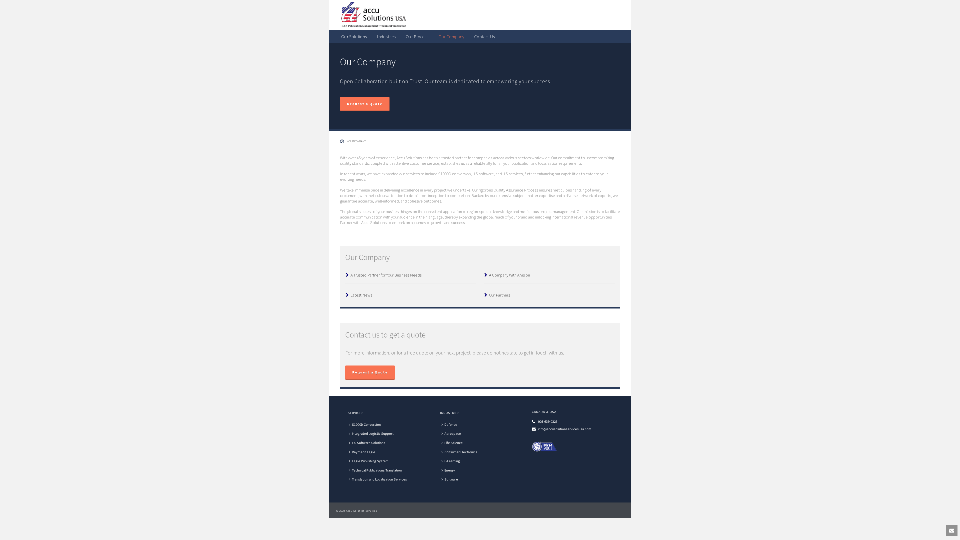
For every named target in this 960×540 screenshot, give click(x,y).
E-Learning (452, 461)
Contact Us (484, 37)
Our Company (451, 37)
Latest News (361, 295)
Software (451, 479)
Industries (386, 37)
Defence (450, 424)
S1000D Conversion (366, 424)
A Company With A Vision (509, 275)
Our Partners (499, 295)
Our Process (417, 37)
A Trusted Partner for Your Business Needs (386, 275)
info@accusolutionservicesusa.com (564, 429)
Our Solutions (354, 37)
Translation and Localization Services (379, 479)
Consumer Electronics (460, 452)
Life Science (453, 442)
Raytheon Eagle (363, 452)
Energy (449, 470)
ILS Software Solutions (368, 442)
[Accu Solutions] (437, 15)
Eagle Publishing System (370, 461)
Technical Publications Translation (377, 470)
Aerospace (452, 433)
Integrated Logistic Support (373, 433)
